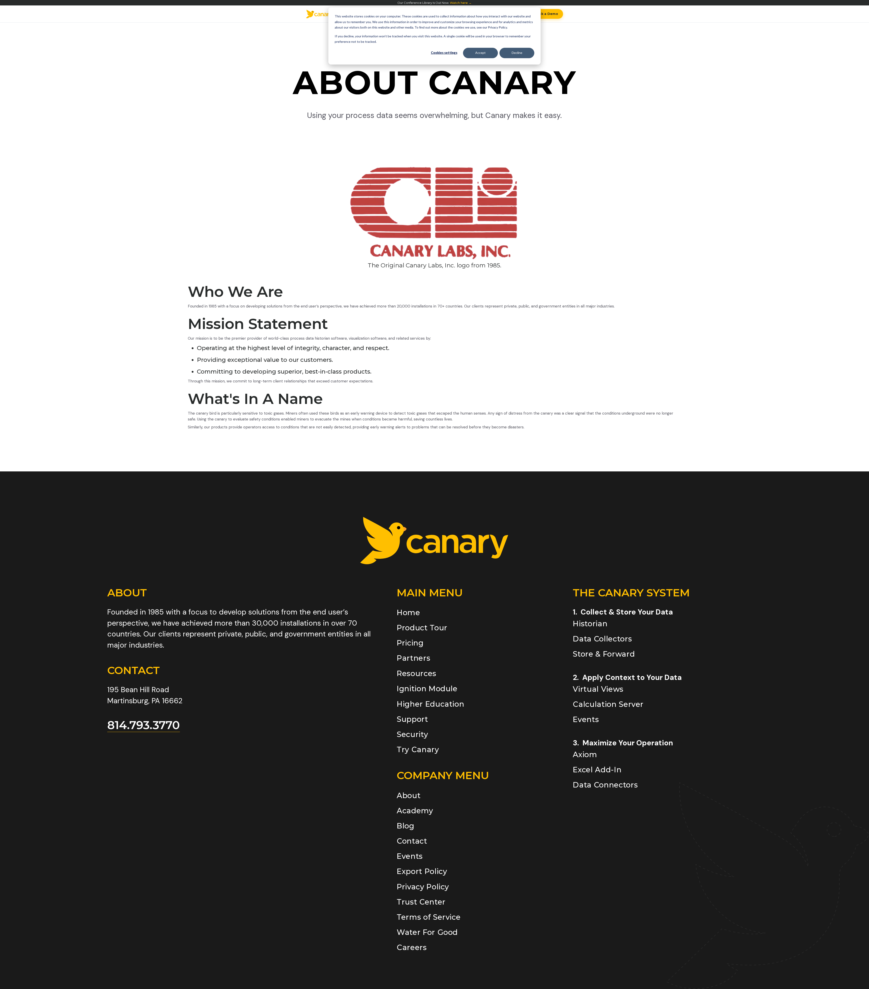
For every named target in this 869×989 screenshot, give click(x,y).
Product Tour (422, 627)
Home (408, 612)
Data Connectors (605, 784)
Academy (415, 810)
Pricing (410, 643)
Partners (413, 658)
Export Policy (422, 871)
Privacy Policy (423, 886)
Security (412, 734)
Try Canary (418, 749)
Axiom (585, 754)
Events (410, 856)
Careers (412, 947)
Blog (405, 825)
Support (412, 719)
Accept (480, 53)
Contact (412, 841)
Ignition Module (427, 688)
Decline (517, 53)
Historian (590, 623)
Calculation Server (608, 704)
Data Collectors (602, 638)
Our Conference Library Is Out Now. (434, 2)
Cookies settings (444, 53)
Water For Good (427, 932)
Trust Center (421, 902)
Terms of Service (429, 917)
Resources (416, 673)
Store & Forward (604, 654)
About (408, 795)
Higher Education (430, 704)
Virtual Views (598, 689)
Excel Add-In (597, 769)
